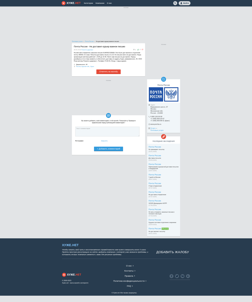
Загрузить (104, 141)
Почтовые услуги (157, 130)
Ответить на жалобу (108, 71)
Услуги (153, 128)
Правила (129, 276)
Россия (78, 66)
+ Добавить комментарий (108, 149)
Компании (100, 3)
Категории (88, 3)
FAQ (129, 286)
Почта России (155, 147)
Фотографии (79, 141)
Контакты (128, 271)
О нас (109, 3)
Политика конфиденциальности (129, 281)
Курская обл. (86, 66)
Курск (92, 66)
